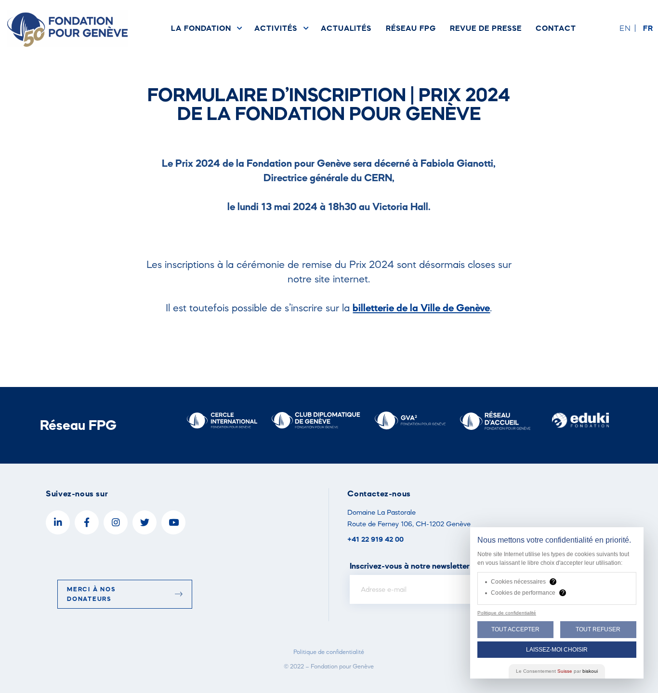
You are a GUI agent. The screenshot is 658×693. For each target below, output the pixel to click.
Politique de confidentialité (328, 652)
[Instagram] (116, 522)
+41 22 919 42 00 (375, 539)
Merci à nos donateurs (91, 594)
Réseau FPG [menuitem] (410, 28)
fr (648, 28)
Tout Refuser (598, 629)
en (625, 28)
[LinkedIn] (58, 522)
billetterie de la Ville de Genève (421, 307)
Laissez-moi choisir (557, 649)
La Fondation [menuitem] (201, 28)
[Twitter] (144, 522)
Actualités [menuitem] (346, 28)
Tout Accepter (515, 629)
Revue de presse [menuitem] (485, 28)
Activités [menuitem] (275, 28)
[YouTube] (173, 522)
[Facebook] (87, 522)
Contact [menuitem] (556, 28)
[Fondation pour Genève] (67, 28)
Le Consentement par (557, 671)
